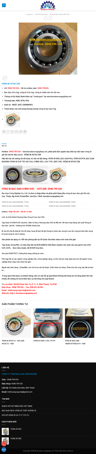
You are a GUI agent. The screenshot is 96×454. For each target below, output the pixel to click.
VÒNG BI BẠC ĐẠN (41, 14)
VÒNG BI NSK (54, 158)
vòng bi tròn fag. (27, 92)
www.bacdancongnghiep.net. (59, 96)
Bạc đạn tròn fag (11, 92)
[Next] (10, 77)
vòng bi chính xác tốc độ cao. (47, 92)
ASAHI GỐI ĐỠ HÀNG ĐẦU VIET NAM (17, 406)
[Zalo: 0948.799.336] (3, 449)
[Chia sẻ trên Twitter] (12, 132)
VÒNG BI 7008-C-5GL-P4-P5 (44, 341)
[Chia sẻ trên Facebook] (8, 132)
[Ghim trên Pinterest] (21, 132)
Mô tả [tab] (4, 146)
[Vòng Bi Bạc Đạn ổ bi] (48, 5)
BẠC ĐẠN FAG (67, 158)
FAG (51, 223)
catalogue (38, 96)
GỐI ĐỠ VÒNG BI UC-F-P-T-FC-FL (15, 415)
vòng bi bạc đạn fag (47, 109)
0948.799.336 (17, 287)
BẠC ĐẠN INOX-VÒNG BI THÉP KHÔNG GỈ (19, 410)
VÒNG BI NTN (79, 158)
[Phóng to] (5, 78)
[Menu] (4, 5)
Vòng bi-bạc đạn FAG (36, 217)
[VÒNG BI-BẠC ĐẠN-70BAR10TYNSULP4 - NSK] (79, 323)
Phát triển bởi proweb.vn (64, 451)
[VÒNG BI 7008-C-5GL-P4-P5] (48, 323)
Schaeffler (15, 245)
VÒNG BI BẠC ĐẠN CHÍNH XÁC (60, 14)
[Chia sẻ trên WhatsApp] (4, 132)
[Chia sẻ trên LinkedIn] (25, 132)
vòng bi (88, 152)
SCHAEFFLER (15, 223)
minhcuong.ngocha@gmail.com (21, 290)
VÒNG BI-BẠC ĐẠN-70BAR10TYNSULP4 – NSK (75, 342)
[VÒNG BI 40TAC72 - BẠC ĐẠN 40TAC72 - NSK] (16, 323)
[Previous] (3, 358)
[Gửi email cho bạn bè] (16, 132)
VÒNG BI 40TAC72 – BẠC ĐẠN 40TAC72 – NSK (13, 342)
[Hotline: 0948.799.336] (3, 443)
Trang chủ (29, 14)
